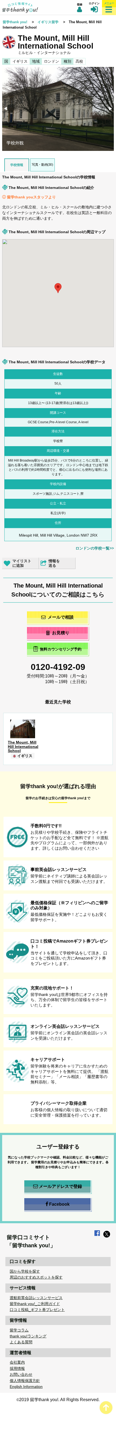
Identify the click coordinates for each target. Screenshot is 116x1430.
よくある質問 (21, 1342)
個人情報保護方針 (25, 1380)
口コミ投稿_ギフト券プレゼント (37, 1309)
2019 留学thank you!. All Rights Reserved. (59, 1399)
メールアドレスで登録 (60, 1186)
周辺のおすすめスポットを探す (36, 1277)
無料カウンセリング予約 (60, 649)
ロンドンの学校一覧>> (95, 548)
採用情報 (17, 1368)
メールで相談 (61, 617)
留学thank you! (15, 22)
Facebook (59, 1204)
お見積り (60, 633)
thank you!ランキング (28, 1336)
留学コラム (19, 1330)
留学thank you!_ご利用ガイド (35, 1304)
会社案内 (17, 1362)
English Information (26, 1386)
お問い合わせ (21, 1374)
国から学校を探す (25, 1271)
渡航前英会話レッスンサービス (36, 1298)
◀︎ (6, 109)
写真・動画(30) (42, 165)
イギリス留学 (48, 22)
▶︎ (111, 109)
